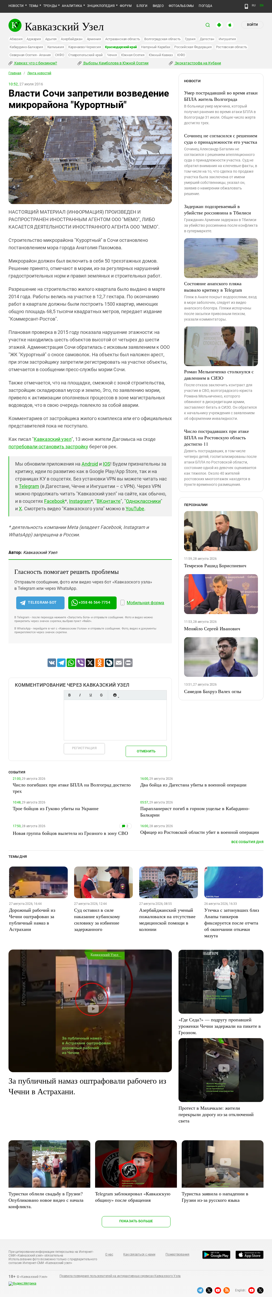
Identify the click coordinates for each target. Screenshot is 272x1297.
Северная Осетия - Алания (30, 55)
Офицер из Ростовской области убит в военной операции (199, 832)
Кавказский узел (52, 439)
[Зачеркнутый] (101, 695)
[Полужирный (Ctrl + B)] (69, 695)
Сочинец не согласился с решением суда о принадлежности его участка (220, 138)
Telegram (29, 486)
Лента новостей (39, 73)
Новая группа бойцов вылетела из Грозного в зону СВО (70, 833)
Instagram (80, 501)
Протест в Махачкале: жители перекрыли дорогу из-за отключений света (216, 1114)
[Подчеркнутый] (90, 695)
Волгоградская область (162, 39)
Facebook (54, 501)
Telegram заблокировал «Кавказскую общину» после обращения (132, 1196)
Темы (33, 6)
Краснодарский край (121, 47)
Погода (205, 6)
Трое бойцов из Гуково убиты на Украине (56, 808)
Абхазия (16, 39)
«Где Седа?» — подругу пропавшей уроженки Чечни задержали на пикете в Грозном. (219, 1025)
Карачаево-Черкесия (84, 47)
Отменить (146, 751)
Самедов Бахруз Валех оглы (212, 691)
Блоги (142, 6)
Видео (158, 6)
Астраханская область (122, 39)
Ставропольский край (85, 55)
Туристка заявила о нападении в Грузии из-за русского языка (215, 1196)
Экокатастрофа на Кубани (197, 63)
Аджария (34, 39)
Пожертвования (177, 1254)
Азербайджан (71, 39)
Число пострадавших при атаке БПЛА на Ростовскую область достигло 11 (216, 437)
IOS (106, 464)
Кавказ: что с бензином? (35, 63)
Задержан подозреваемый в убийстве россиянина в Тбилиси (217, 209)
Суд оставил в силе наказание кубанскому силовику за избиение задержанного (97, 919)
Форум (125, 6)
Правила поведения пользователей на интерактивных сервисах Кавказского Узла (120, 1276)
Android (90, 464)
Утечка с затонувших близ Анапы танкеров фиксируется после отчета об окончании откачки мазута (231, 923)
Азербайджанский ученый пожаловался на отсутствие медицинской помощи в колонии (167, 919)
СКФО (59, 55)
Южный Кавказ (161, 55)
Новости (16, 6)
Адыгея (51, 39)
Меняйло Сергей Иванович (212, 628)
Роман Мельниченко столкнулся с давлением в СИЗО (219, 374)
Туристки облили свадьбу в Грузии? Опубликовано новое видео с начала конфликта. (45, 1199)
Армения (94, 39)
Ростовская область (231, 47)
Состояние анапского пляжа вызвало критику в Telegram (213, 286)
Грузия (190, 39)
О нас (109, 1254)
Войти (252, 25)
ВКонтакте (109, 501)
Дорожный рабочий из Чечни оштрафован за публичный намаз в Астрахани (32, 919)
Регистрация (84, 748)
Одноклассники (143, 501)
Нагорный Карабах (155, 47)
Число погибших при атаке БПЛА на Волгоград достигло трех (72, 787)
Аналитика (72, 6)
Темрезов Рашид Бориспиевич (215, 565)
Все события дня (247, 842)
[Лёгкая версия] (246, 6)
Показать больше (136, 1221)
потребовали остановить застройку (48, 446)
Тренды (50, 6)
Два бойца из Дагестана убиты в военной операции (193, 784)
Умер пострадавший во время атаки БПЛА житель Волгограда (221, 95)
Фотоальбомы (181, 6)
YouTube (135, 508)
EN (262, 5)
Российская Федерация (192, 47)
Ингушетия (227, 39)
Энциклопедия (101, 6)
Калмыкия (55, 47)
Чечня (112, 55)
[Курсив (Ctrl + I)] (80, 695)
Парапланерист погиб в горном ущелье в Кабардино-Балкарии (195, 811)
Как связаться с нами (139, 1254)
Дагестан (207, 39)
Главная (14, 73)
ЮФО (181, 55)
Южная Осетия (132, 55)
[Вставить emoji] (114, 695)
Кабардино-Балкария (26, 47)
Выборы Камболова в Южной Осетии (115, 63)
